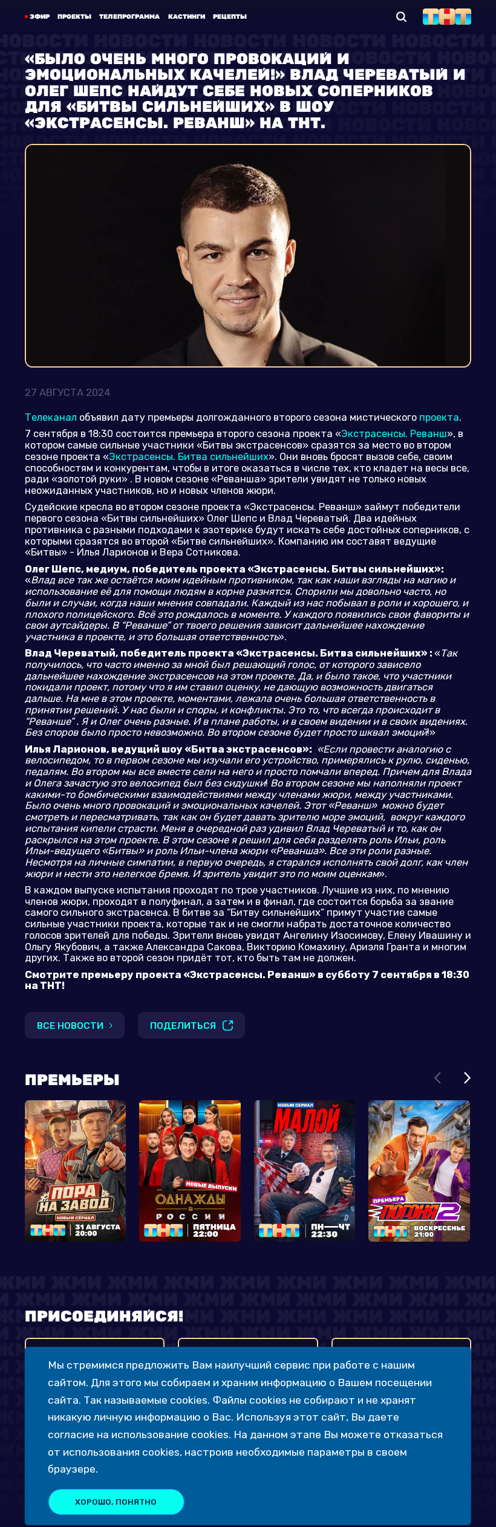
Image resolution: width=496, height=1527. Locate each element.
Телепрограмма (129, 17)
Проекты (74, 17)
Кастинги (186, 17)
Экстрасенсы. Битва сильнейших (189, 456)
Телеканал (51, 417)
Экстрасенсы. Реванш (394, 433)
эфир (40, 17)
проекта (439, 417)
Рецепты (230, 17)
